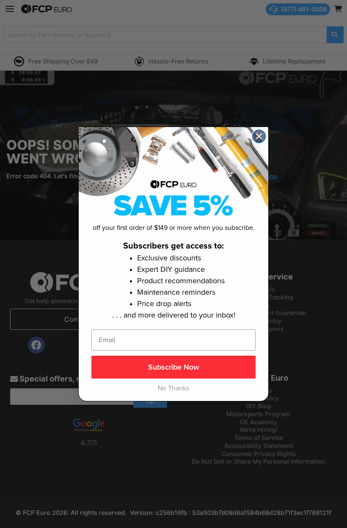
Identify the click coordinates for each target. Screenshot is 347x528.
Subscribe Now (173, 367)
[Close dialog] (259, 136)
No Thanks (173, 388)
